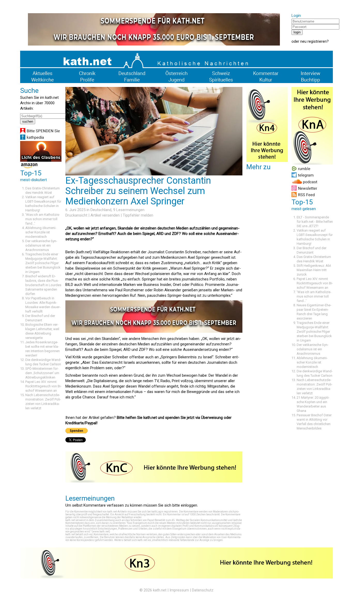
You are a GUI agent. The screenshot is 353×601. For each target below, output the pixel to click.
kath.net (159, 590)
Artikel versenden (105, 215)
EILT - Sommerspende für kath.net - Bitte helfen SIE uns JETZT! (315, 221)
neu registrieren (313, 41)
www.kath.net (101, 531)
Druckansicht (76, 215)
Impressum (179, 590)
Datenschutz (202, 590)
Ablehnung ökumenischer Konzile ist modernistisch (40, 232)
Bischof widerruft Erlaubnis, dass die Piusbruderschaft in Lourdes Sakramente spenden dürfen (43, 285)
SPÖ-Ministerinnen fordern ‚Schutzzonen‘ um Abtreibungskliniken (42, 373)
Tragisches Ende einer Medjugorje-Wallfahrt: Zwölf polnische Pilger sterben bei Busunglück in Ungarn (42, 263)
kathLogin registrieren (164, 511)
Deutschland (100, 209)
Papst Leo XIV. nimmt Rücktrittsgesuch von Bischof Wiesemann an (43, 386)
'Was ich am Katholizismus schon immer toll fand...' (42, 219)
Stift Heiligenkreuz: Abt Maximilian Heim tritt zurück (314, 270)
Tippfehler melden (138, 215)
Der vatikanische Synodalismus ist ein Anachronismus (41, 245)
